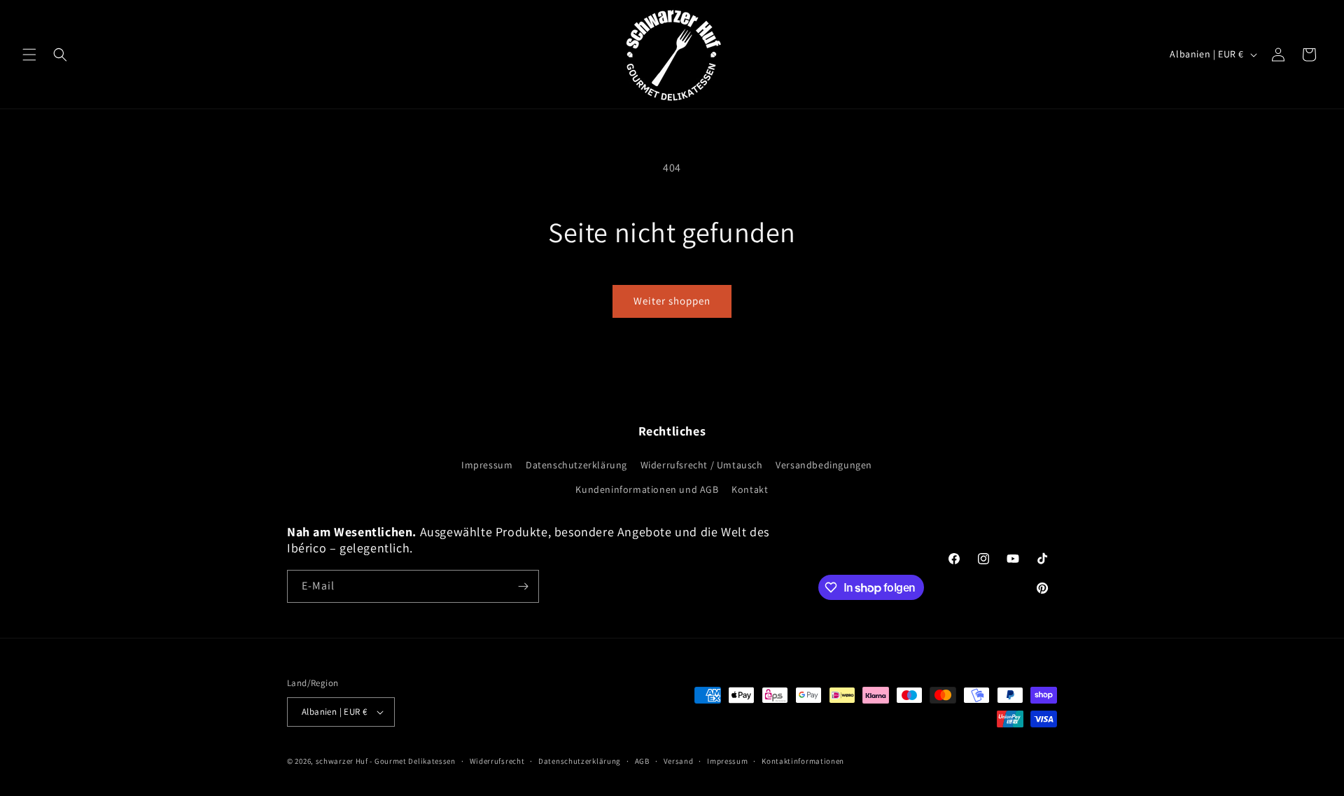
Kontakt (750, 489)
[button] (29, 54)
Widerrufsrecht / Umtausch (701, 465)
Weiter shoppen (672, 300)
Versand (679, 761)
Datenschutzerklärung (576, 465)
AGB (642, 761)
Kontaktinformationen (803, 761)
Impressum (486, 465)
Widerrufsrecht (497, 761)
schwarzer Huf (342, 761)
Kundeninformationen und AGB (646, 489)
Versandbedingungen (824, 465)
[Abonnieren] (522, 586)
